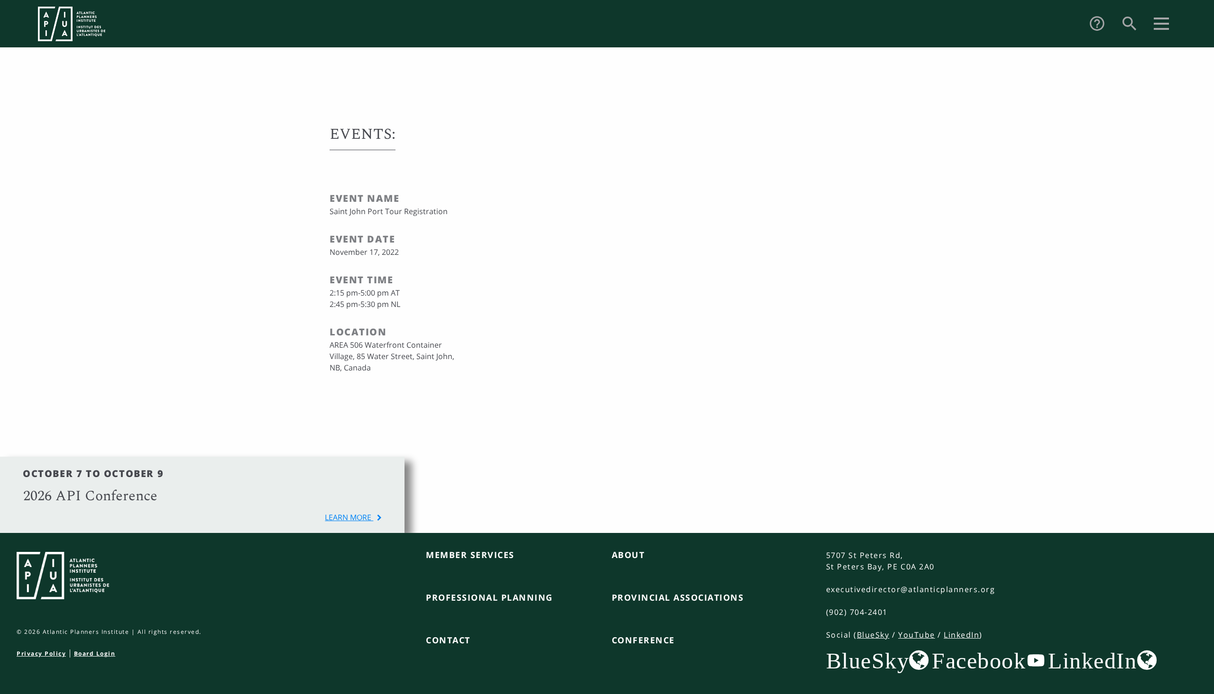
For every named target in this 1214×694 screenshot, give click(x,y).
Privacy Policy (41, 653)
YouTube (916, 635)
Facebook (979, 660)
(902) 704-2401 (857, 612)
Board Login (95, 653)
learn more (349, 517)
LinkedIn (961, 635)
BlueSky (873, 635)
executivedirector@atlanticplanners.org (910, 589)
